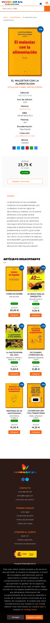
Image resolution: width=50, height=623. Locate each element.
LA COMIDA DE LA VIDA (25, 136)
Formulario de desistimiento (25, 544)
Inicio (5, 17)
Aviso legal (25, 512)
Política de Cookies (25, 524)
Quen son (25, 536)
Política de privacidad (25, 520)
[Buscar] (47, 9)
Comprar (14, 315)
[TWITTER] (27, 479)
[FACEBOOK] (23, 479)
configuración (30, 609)
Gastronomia (15, 17)
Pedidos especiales (25, 540)
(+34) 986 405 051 (25, 492)
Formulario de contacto (25, 500)
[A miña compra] (42, 3)
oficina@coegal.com (25, 496)
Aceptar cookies (34, 617)
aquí (42, 606)
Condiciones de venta (25, 516)
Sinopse (10, 196)
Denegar (15, 617)
